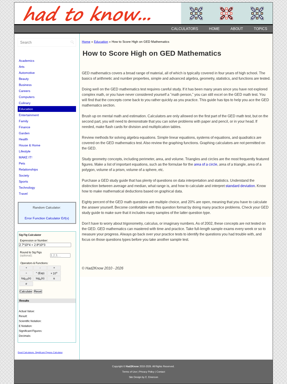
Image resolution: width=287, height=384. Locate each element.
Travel (23, 193)
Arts (21, 66)
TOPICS (260, 29)
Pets (22, 163)
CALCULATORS (184, 29)
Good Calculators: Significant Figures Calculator (40, 352)
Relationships (28, 169)
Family (23, 121)
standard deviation (240, 186)
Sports (23, 181)
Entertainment (29, 115)
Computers (27, 97)
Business (25, 85)
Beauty (24, 79)
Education (101, 41)
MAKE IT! (25, 157)
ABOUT (236, 29)
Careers (24, 91)
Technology (27, 187)
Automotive (27, 73)
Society (24, 175)
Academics (26, 60)
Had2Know (132, 366)
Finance (24, 127)
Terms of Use (129, 371)
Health (23, 139)
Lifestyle (24, 151)
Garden (24, 133)
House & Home (29, 145)
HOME (214, 29)
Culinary (24, 103)
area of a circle (205, 164)
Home (86, 41)
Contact (161, 371)
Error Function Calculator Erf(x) (47, 218)
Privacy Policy (146, 371)
